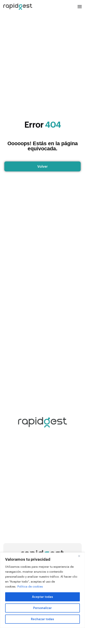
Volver (42, 166)
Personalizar (42, 608)
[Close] (80, 555)
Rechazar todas (42, 619)
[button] (80, 7)
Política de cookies (30, 586)
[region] (42, 590)
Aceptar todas (42, 596)
